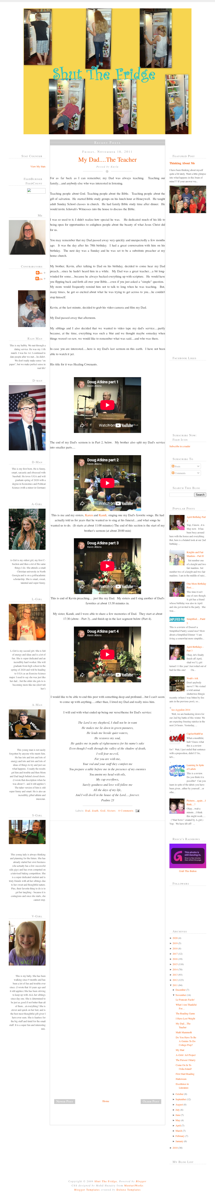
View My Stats (38, 166)
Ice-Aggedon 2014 (181, 709)
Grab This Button (188, 871)
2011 (175, 985)
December (181, 989)
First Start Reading (185, 1073)
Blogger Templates (87, 1189)
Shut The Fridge (105, 1181)
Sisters (111, 810)
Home (105, 1101)
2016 (175, 958)
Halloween (181, 1078)
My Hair (180, 1050)
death (95, 810)
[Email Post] (136, 810)
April (178, 1125)
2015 (175, 964)
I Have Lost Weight (185, 1018)
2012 (175, 979)
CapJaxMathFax (195, 733)
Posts (177, 466)
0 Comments (126, 810)
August (179, 1104)
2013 (175, 974)
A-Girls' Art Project (185, 1055)
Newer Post (64, 1101)
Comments (180, 473)
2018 (175, 948)
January (179, 1141)
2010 (175, 1147)
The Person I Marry (185, 1060)
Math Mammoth (184, 1032)
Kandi (102, 515)
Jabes (39, 273)
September (181, 1099)
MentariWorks (134, 1185)
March (179, 1130)
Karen (89, 515)
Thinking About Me (182, 163)
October (180, 1094)
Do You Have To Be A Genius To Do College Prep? (186, 1041)
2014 (175, 969)
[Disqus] (109, 881)
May (178, 1120)
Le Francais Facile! (185, 999)
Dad (87, 810)
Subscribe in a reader (179, 446)
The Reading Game (185, 1013)
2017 (175, 953)
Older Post (151, 1101)
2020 (175, 938)
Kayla (39, 278)
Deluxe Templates (129, 1189)
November (181, 995)
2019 (175, 943)
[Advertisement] (81, 1069)
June (178, 1115)
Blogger (141, 1181)
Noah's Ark (192, 678)
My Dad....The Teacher (107, 159)
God (103, 810)
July (178, 1109)
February (180, 1136)
